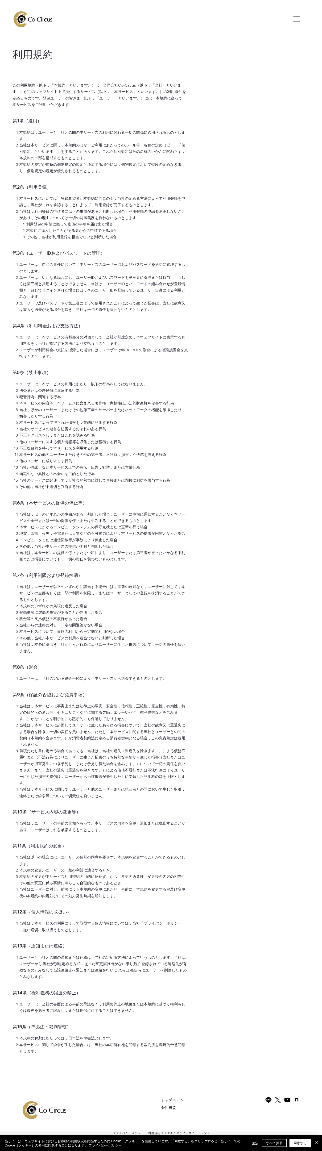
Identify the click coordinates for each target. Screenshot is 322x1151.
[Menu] (297, 19)
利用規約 (154, 1132)
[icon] (296, 1099)
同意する (300, 1142)
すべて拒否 (274, 1142)
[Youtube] (287, 1099)
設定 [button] (255, 1143)
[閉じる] (316, 1143)
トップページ (172, 1100)
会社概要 (168, 1107)
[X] (277, 1099)
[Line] (268, 1099)
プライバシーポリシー (128, 1132)
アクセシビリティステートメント (187, 1132)
